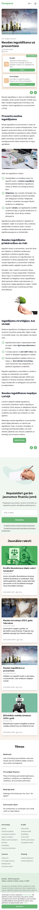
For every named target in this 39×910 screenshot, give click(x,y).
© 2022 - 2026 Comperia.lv (11, 879)
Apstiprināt (19, 906)
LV (29, 3)
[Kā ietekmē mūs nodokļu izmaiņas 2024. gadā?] (19, 703)
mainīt (25, 903)
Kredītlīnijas (24, 834)
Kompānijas (5, 845)
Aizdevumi (5, 858)
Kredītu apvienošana (27, 840)
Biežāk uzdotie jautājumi (10, 840)
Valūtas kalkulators (27, 858)
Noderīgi (24, 854)
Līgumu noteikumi (7, 837)
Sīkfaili (4, 829)
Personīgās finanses (8, 861)
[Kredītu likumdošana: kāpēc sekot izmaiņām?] (19, 555)
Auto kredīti (25, 837)
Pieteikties (19, 520)
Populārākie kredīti (27, 843)
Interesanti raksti (7, 866)
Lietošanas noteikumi (9, 834)
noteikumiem (27, 895)
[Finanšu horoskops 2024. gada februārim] (19, 607)
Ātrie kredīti (25, 829)
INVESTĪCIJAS (19, 440)
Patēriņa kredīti (26, 831)
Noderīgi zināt (6, 864)
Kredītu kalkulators (27, 861)
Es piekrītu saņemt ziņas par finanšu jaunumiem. (19, 525)
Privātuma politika (8, 831)
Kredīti (23, 825)
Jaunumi (5, 854)
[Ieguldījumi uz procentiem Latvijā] (19, 655)
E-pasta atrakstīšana (9, 848)
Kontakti (4, 843)
